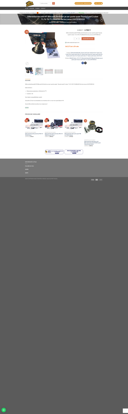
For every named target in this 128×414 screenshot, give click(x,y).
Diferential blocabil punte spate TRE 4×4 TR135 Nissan (73, 134)
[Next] (60, 46)
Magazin (31, 8)
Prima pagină (53, 22)
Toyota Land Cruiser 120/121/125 (88, 52)
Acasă (26, 8)
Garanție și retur (29, 166)
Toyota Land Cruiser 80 (87, 54)
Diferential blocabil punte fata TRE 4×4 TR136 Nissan (34, 134)
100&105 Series (72, 58)
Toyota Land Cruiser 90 (97, 54)
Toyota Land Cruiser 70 (76, 54)
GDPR (26, 169)
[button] (3, 410)
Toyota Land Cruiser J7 (82, 55)
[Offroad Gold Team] (31, 3)
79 (80, 58)
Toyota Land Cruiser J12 (71, 55)
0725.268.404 (71, 12)
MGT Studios (54, 178)
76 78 (78, 58)
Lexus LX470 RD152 (91, 59)
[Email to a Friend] (85, 63)
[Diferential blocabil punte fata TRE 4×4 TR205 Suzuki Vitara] (54, 124)
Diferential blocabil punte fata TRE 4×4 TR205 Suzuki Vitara (54, 134)
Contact (43, 8)
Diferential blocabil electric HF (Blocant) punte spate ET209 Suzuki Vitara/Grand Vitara (92, 143)
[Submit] (53, 3)
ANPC (26, 172)
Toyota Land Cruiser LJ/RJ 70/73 (95, 55)
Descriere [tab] (27, 80)
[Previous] (27, 46)
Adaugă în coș (88, 38)
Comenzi (37, 8)
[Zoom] (27, 63)
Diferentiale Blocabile (68, 22)
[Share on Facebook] (82, 63)
